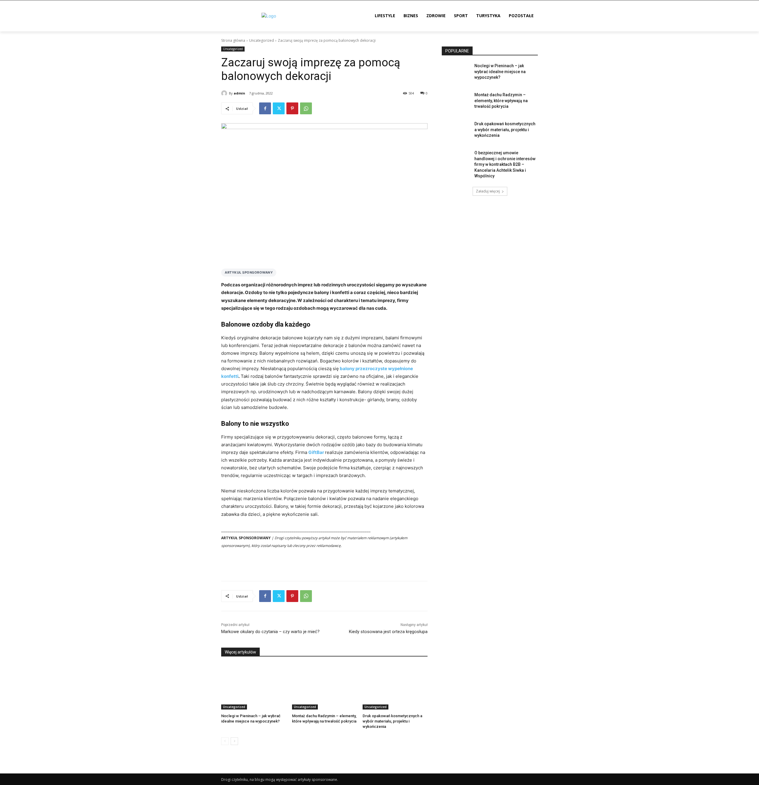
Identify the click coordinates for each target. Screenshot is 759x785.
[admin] (225, 93)
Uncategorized (261, 40)
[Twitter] (279, 108)
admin (239, 93)
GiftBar (316, 452)
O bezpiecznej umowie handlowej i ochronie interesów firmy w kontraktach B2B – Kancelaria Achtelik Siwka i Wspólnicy (504, 164)
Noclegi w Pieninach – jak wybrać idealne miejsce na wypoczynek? (500, 71)
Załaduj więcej (488, 191)
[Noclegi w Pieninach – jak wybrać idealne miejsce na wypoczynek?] (253, 686)
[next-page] (234, 741)
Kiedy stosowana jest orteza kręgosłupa (388, 631)
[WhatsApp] (306, 108)
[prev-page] (225, 741)
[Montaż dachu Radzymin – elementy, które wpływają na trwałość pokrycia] (324, 686)
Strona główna (233, 40)
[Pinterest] (292, 108)
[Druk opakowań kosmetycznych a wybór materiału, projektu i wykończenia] (395, 686)
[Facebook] (265, 108)
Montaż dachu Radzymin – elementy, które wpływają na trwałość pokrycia (501, 100)
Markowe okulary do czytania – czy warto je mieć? (270, 631)
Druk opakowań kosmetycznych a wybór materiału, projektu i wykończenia (392, 721)
